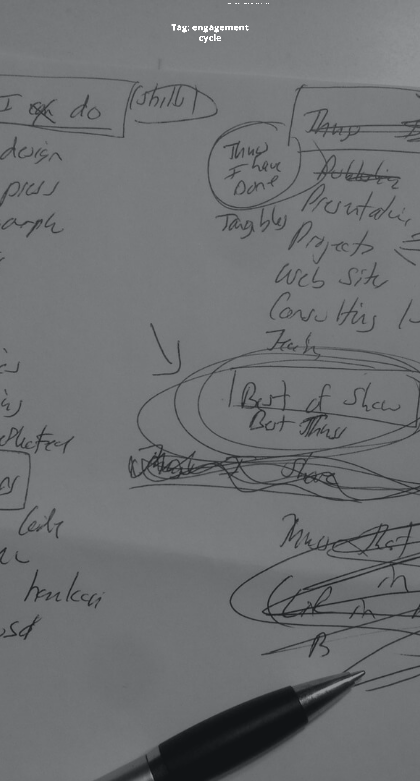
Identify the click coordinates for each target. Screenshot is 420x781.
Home (230, 3)
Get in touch (263, 3)
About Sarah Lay (244, 3)
